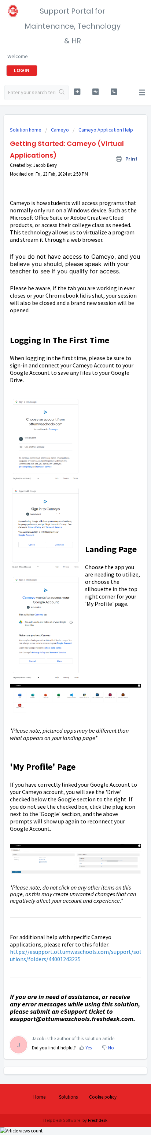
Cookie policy (103, 1097)
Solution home (26, 129)
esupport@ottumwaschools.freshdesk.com (71, 1018)
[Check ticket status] (95, 92)
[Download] (62, 577)
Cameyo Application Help (105, 129)
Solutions (68, 1097)
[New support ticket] (77, 92)
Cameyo (60, 129)
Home (39, 1097)
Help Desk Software (62, 1120)
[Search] (61, 92)
